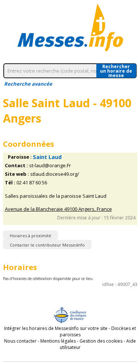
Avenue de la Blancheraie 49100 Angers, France (58, 209)
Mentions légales (58, 341)
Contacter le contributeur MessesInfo (47, 245)
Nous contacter (20, 341)
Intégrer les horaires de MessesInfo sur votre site (56, 328)
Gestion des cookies (101, 341)
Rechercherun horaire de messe (116, 71)
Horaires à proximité (30, 235)
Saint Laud (47, 157)
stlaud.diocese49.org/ (54, 174)
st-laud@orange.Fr (50, 165)
